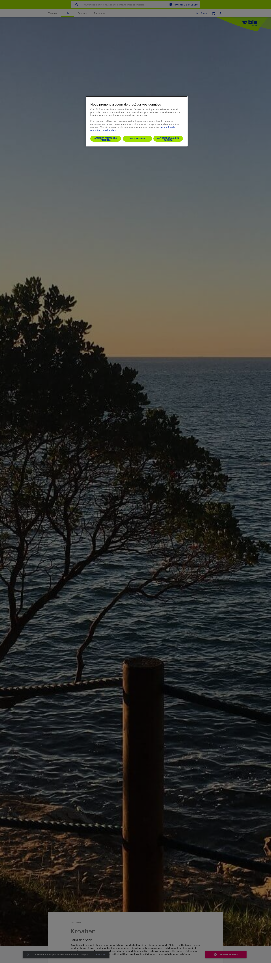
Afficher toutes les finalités (105, 139)
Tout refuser (137, 138)
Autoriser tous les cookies (168, 139)
